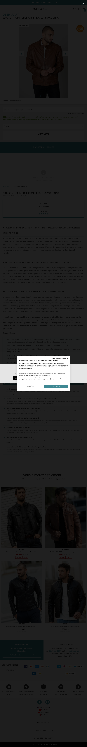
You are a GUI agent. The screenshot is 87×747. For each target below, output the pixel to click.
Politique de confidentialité (59, 359)
